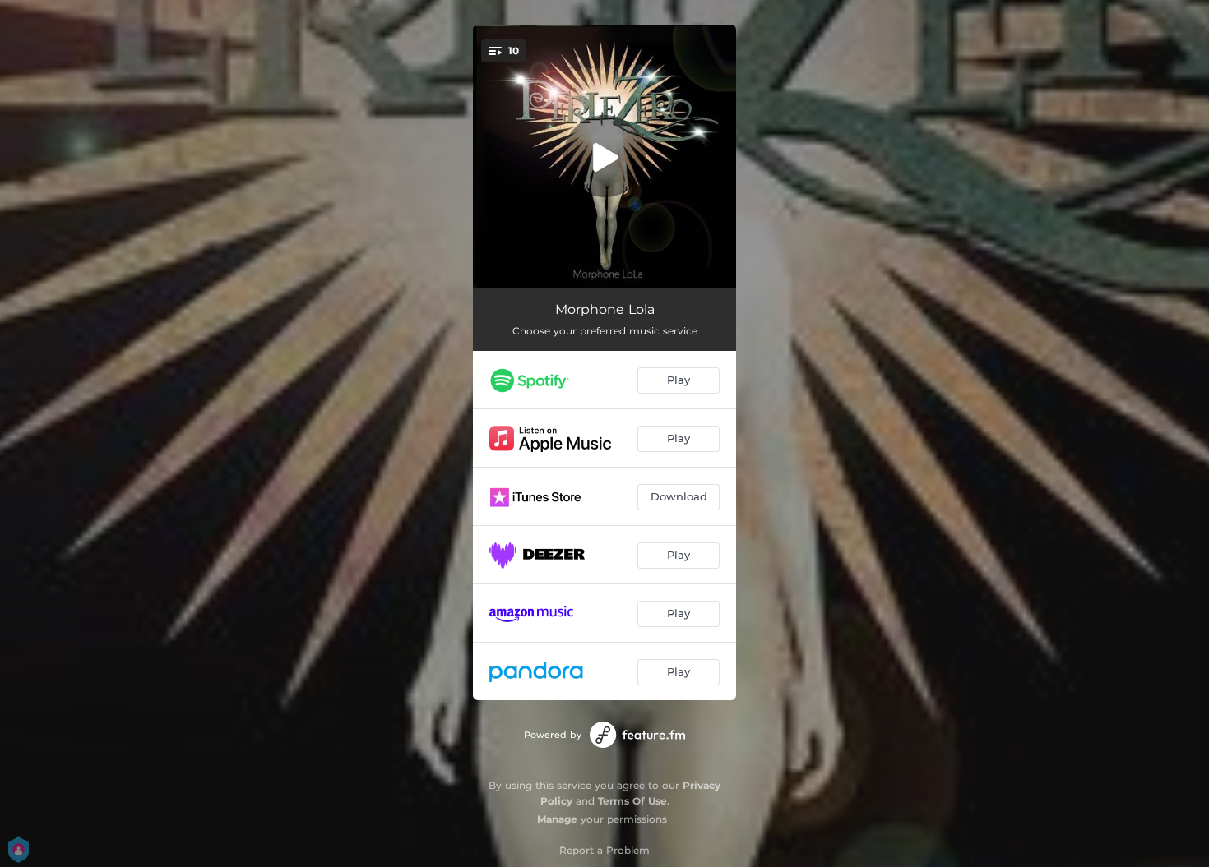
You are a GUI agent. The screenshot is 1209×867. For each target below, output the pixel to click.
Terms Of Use (632, 801)
